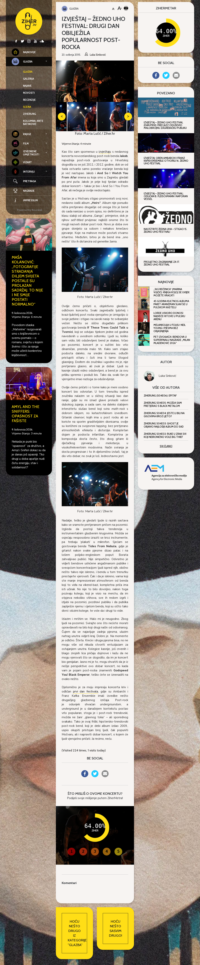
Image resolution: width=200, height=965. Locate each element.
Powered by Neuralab (29, 209)
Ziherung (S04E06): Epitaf (160, 395)
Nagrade (29, 190)
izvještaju (105, 152)
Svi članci (166, 446)
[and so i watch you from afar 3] (95, 484)
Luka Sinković (167, 376)
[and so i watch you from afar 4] (95, 269)
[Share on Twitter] (94, 776)
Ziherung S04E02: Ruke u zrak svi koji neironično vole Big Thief (165, 435)
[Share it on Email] (105, 776)
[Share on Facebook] (84, 776)
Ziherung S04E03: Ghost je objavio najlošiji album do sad (164, 425)
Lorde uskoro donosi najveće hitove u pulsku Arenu (169, 316)
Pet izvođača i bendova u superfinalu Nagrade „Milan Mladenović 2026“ (172, 340)
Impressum (30, 200)
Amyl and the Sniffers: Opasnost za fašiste (25, 413)
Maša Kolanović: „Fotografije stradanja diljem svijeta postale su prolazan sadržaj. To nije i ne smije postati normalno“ (27, 281)
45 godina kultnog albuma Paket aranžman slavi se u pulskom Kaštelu (171, 304)
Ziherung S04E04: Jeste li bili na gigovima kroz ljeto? (164, 415)
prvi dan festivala (85, 691)
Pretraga (29, 181)
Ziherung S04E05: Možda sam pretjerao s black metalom (163, 404)
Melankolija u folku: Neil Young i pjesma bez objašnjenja (170, 328)
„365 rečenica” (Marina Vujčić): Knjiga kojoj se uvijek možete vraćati (171, 292)
